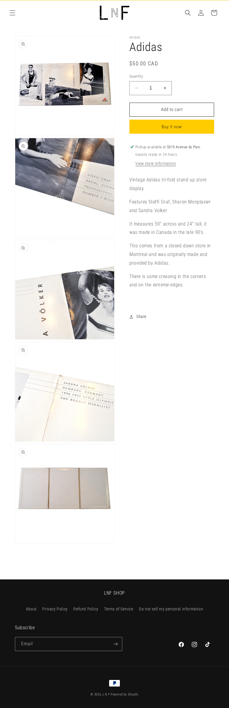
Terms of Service (118, 609)
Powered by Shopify (125, 694)
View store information (155, 163)
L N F (107, 694)
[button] (12, 12)
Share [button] (141, 316)
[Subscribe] (115, 644)
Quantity (136, 76)
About (31, 609)
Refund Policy (85, 609)
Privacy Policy (54, 609)
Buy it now (172, 126)
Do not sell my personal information (171, 609)
